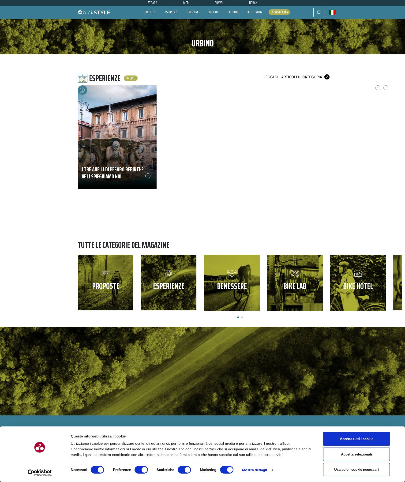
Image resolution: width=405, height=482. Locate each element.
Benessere (192, 12)
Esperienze (171, 12)
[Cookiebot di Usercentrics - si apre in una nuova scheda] (39, 472)
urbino (130, 78)
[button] (319, 12)
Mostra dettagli (254, 470)
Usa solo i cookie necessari (356, 469)
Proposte (151, 12)
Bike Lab (213, 12)
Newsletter (280, 12)
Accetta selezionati (356, 454)
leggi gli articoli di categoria (292, 77)
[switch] (141, 470)
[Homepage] (94, 12)
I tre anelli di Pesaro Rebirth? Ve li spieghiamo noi (113, 173)
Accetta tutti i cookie (356, 439)
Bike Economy (254, 12)
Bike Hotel (233, 12)
